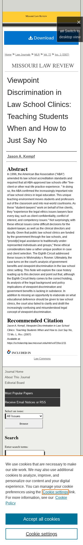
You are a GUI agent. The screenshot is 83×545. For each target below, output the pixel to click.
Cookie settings (55, 492)
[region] (41, 500)
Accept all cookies (41, 519)
